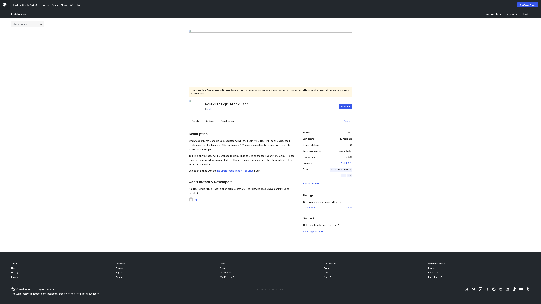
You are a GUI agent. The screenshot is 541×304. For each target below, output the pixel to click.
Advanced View (311, 183)
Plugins (119, 272)
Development (228, 121)
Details (195, 121)
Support (348, 121)
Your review (309, 207)
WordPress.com (436, 263)
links (340, 170)
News (13, 268)
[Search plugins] (41, 24)
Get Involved (330, 263)
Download (345, 106)
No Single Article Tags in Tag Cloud (235, 170)
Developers (225, 272)
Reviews (209, 121)
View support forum (313, 231)
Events (327, 268)
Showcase (120, 263)
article (333, 170)
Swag (328, 277)
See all (348, 207)
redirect (347, 170)
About (14, 263)
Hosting (14, 272)
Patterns (119, 277)
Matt (431, 268)
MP (210, 108)
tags (349, 175)
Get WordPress (528, 5)
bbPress (433, 272)
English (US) (346, 163)
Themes (119, 268)
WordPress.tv (227, 277)
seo (343, 175)
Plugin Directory (18, 14)
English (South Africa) (47, 289)
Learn (222, 263)
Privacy (14, 277)
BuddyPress (435, 277)
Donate (328, 272)
